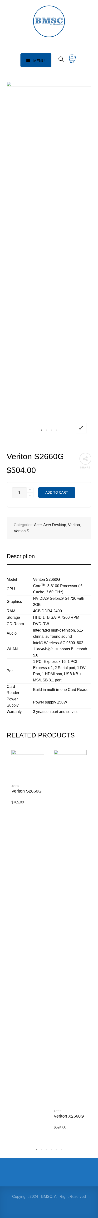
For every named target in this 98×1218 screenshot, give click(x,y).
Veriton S (21, 531)
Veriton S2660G (26, 791)
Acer (38, 525)
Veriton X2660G (69, 1116)
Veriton (74, 525)
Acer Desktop (54, 525)
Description (21, 556)
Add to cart (56, 492)
